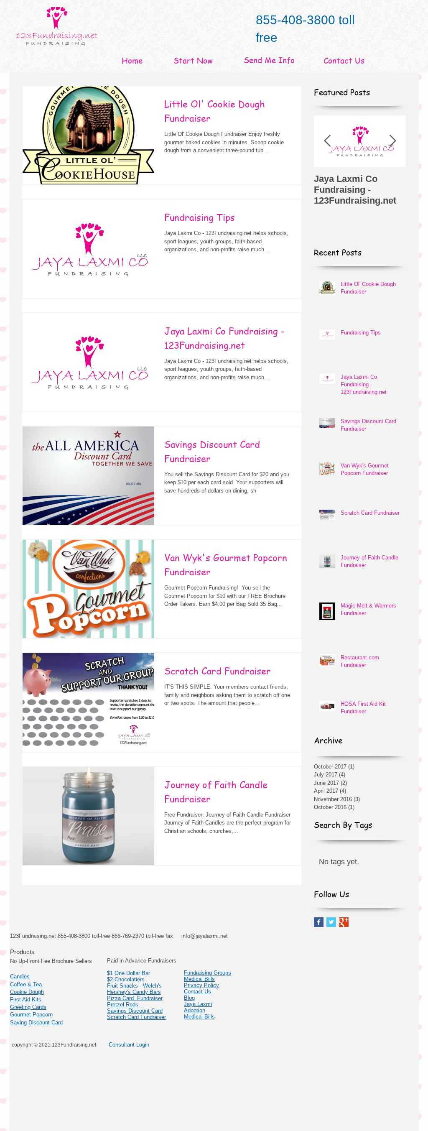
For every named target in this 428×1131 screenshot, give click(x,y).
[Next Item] (392, 141)
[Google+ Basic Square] (344, 922)
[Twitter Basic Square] (331, 922)
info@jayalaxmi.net (204, 936)
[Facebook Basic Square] (319, 922)
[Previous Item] (327, 141)
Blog (189, 998)
